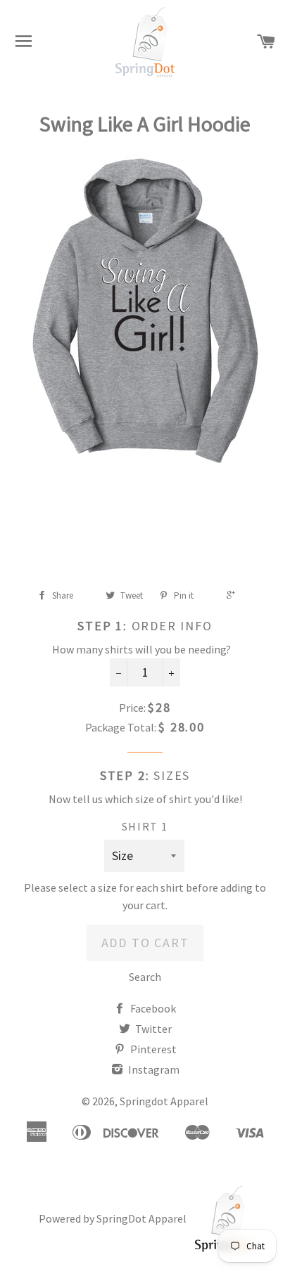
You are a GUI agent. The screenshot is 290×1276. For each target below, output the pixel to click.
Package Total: (120, 727)
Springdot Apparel (164, 1101)
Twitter (152, 1029)
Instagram (152, 1069)
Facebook (152, 1008)
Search (145, 977)
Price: (132, 708)
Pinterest (152, 1049)
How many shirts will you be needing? (141, 649)
